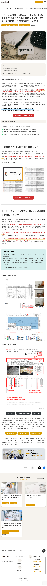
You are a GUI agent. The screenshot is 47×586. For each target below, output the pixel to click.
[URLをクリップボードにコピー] (32, 467)
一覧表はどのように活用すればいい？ (11, 70)
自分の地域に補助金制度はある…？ (11, 68)
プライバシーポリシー (23, 578)
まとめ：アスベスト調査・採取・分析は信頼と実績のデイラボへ (17, 73)
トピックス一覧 (40, 478)
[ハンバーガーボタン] (45, 1)
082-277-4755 (36, 567)
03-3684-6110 (36, 562)
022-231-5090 (36, 571)
